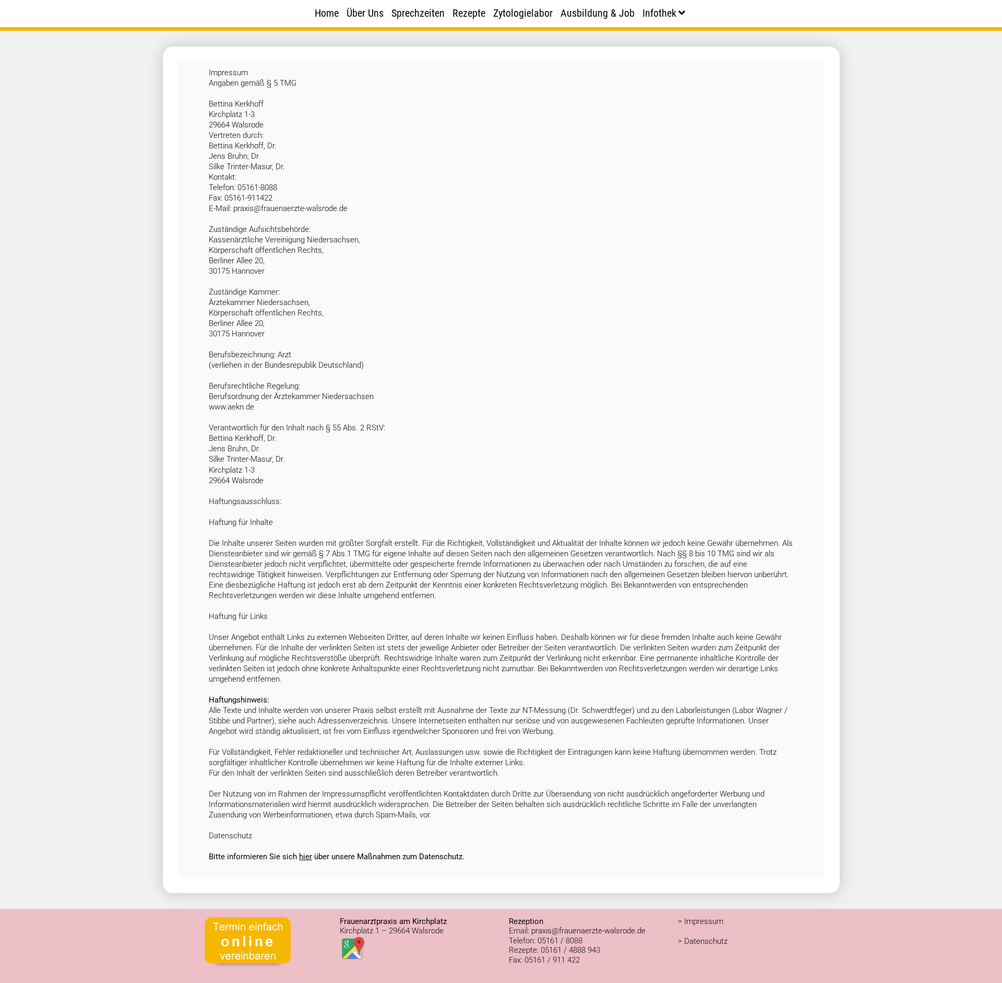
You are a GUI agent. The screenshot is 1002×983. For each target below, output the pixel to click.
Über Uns (365, 13)
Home (327, 13)
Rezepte (468, 13)
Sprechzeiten (418, 13)
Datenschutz (705, 941)
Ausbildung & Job (597, 13)
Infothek (659, 13)
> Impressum (700, 921)
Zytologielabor (523, 13)
